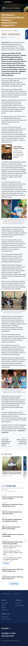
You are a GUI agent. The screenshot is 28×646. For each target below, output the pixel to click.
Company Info (4, 603)
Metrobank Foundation (14, 34)
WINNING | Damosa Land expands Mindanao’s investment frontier (11, 472)
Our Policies (4, 610)
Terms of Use (5, 613)
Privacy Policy (4, 616)
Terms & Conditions (6, 619)
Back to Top (16, 593)
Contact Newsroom (19, 605)
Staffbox (3, 605)
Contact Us (18, 600)
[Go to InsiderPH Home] (8, 2)
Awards (4, 34)
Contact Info (18, 603)
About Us (4, 600)
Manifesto (3, 607)
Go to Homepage (5, 593)
